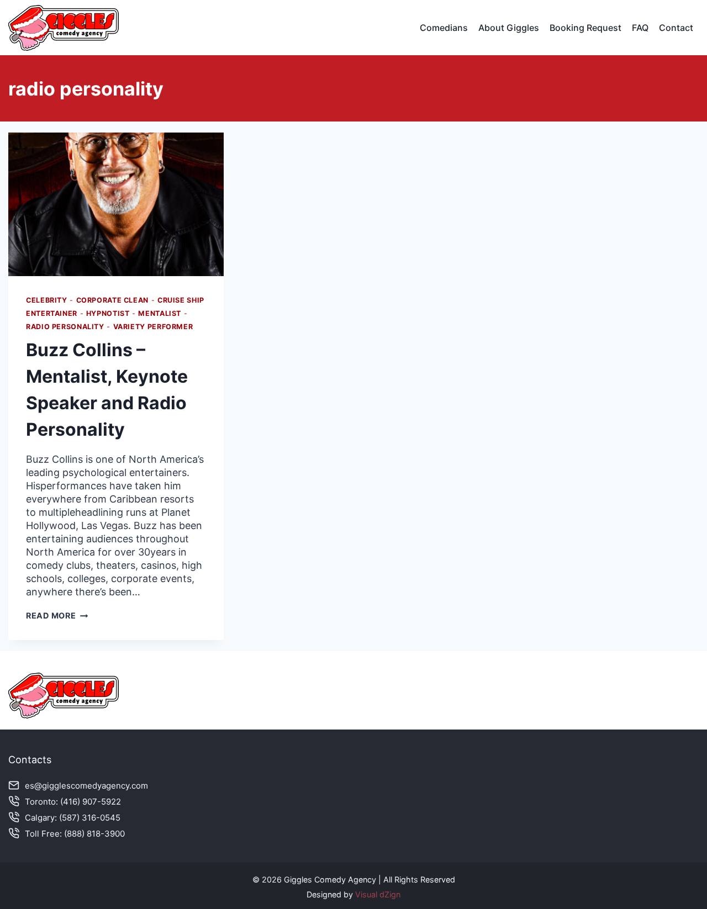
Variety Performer (153, 327)
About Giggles (508, 27)
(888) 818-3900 (94, 833)
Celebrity (46, 300)
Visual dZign (377, 894)
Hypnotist (108, 313)
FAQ (640, 27)
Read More (57, 615)
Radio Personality (65, 327)
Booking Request (585, 27)
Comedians (444, 27)
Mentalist (159, 313)
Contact (676, 27)
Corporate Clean (112, 300)
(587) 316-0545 (89, 817)
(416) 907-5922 (90, 801)
